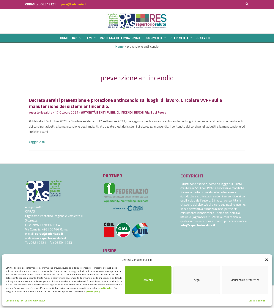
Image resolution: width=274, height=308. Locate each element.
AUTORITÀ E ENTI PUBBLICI (100, 112)
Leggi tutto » (38, 141)
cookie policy (106, 288)
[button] (266, 260)
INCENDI (127, 112)
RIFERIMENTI (179, 37)
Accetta (148, 280)
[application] (79, 38)
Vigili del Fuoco (155, 112)
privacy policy (93, 291)
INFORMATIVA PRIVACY (33, 300)
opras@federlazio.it (73, 4)
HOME (64, 37)
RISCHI (139, 112)
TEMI (88, 37)
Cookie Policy (12, 300)
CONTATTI (203, 37)
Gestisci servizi (256, 300)
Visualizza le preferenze (245, 280)
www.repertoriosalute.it (49, 238)
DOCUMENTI (153, 37)
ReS (75, 37)
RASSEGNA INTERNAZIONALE (120, 37)
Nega (197, 280)
